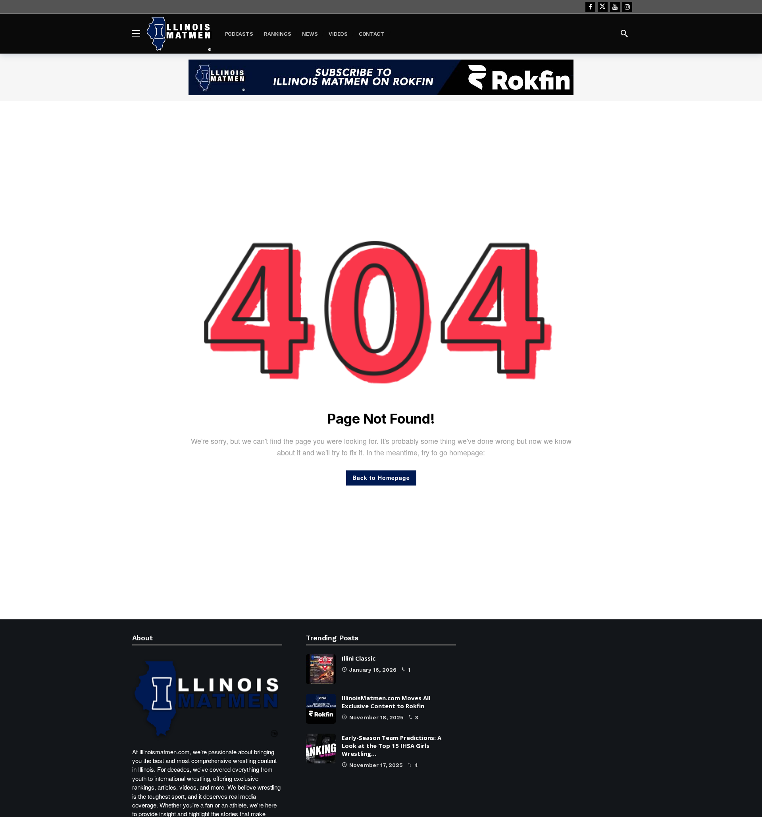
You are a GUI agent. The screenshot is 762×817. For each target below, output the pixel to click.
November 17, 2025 (376, 765)
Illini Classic (358, 658)
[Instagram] (627, 7)
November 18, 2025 (376, 717)
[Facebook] (590, 7)
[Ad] (381, 77)
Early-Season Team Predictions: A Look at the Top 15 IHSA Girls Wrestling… (391, 745)
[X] (603, 7)
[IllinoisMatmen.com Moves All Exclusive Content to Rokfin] (321, 709)
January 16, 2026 (372, 670)
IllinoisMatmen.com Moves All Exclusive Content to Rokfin (386, 702)
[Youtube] (615, 7)
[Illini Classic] (321, 669)
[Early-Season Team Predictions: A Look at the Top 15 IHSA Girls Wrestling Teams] (321, 748)
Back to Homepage (381, 478)
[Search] (624, 33)
